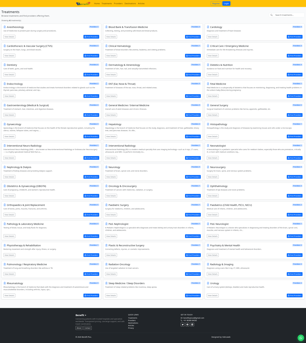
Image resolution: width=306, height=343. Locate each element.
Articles (141, 3)
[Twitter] (183, 324)
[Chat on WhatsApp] (301, 338)
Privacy (131, 328)
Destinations (130, 3)
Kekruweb (226, 337)
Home (97, 3)
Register (216, 3)
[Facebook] (187, 324)
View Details (9, 37)
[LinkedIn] (192, 324)
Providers (118, 3)
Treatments (107, 3)
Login (226, 3)
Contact (88, 328)
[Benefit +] (83, 3)
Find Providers (92, 37)
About (79, 328)
